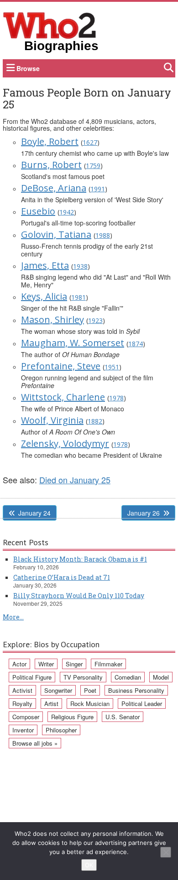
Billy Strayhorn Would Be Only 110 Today (78, 595)
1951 (112, 367)
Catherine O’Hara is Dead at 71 (61, 577)
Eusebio (38, 211)
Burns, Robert (51, 165)
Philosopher (61, 730)
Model (161, 677)
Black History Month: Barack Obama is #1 (80, 559)
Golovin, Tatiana (56, 234)
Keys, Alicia (44, 296)
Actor (19, 664)
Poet (90, 690)
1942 (66, 212)
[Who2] (50, 24)
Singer (74, 664)
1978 (116, 398)
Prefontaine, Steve (60, 366)
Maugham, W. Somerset (72, 343)
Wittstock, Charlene (63, 397)
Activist (22, 690)
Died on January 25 (74, 480)
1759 (93, 165)
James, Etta (45, 265)
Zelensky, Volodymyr (65, 443)
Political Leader (141, 703)
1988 (102, 235)
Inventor (23, 730)
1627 (90, 142)
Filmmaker (108, 664)
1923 (95, 320)
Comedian (128, 677)
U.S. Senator (122, 716)
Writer (46, 664)
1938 (80, 266)
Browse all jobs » (35, 743)
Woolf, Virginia (52, 420)
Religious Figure (72, 716)
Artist (51, 703)
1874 (135, 343)
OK (89, 865)
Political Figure (32, 677)
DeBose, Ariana (53, 188)
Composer (25, 716)
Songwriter (58, 690)
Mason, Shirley (52, 319)
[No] (165, 852)
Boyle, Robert (50, 141)
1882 (95, 421)
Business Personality (136, 690)
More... (13, 617)
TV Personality (83, 677)
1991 (97, 188)
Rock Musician (90, 703)
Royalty (22, 703)
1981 (78, 297)
